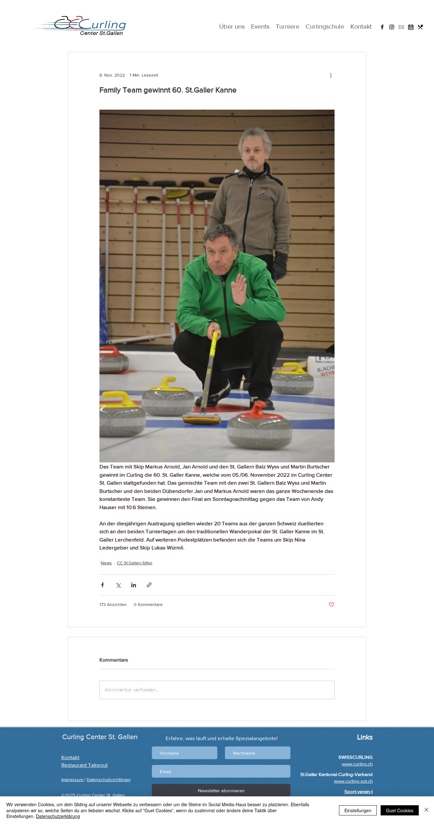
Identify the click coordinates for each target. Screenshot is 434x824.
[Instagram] (392, 27)
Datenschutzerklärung (58, 816)
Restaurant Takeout (84, 765)
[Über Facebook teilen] (102, 585)
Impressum (72, 779)
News (106, 562)
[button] (401, 27)
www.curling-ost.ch (353, 781)
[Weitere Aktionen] (331, 75)
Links (364, 737)
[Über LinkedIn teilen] (134, 585)
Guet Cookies (399, 810)
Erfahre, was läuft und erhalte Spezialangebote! (222, 738)
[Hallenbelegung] (411, 27)
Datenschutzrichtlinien (109, 779)
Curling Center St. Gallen (100, 736)
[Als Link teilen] (149, 585)
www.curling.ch (357, 763)
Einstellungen (357, 810)
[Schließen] (426, 810)
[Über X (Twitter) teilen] (118, 585)
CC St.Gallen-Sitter (135, 562)
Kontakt (70, 757)
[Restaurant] (420, 27)
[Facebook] (382, 27)
